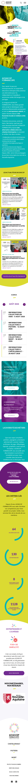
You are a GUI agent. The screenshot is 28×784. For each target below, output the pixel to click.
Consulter (19, 53)
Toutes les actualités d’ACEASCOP (14, 276)
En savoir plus (11, 388)
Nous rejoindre (14, 673)
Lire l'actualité (6, 204)
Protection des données (14, 764)
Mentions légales (14, 768)
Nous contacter (14, 772)
